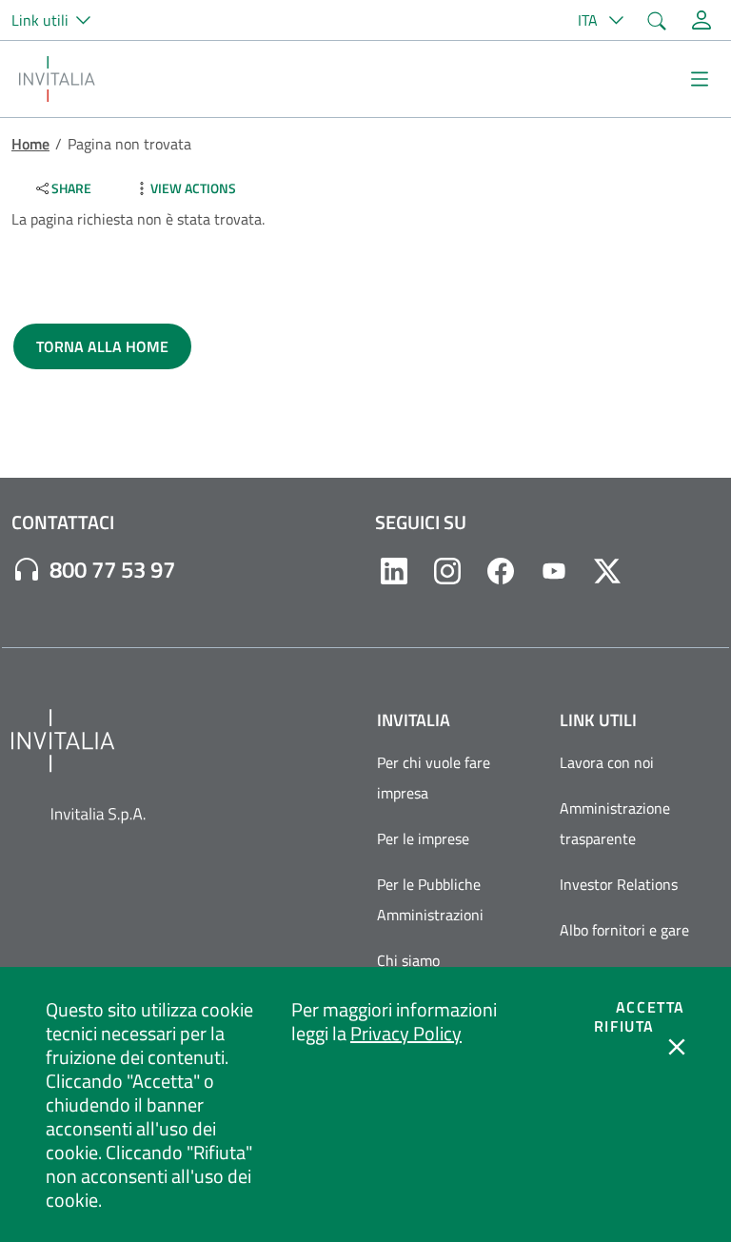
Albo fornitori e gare (624, 929)
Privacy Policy (406, 1033)
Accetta (650, 1007)
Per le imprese (423, 838)
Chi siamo (408, 960)
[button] (59, 20)
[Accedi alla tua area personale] (701, 20)
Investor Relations (619, 884)
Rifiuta (624, 1026)
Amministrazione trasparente (615, 823)
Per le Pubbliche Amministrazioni (430, 899)
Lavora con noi (607, 762)
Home (30, 143)
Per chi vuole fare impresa (433, 777)
